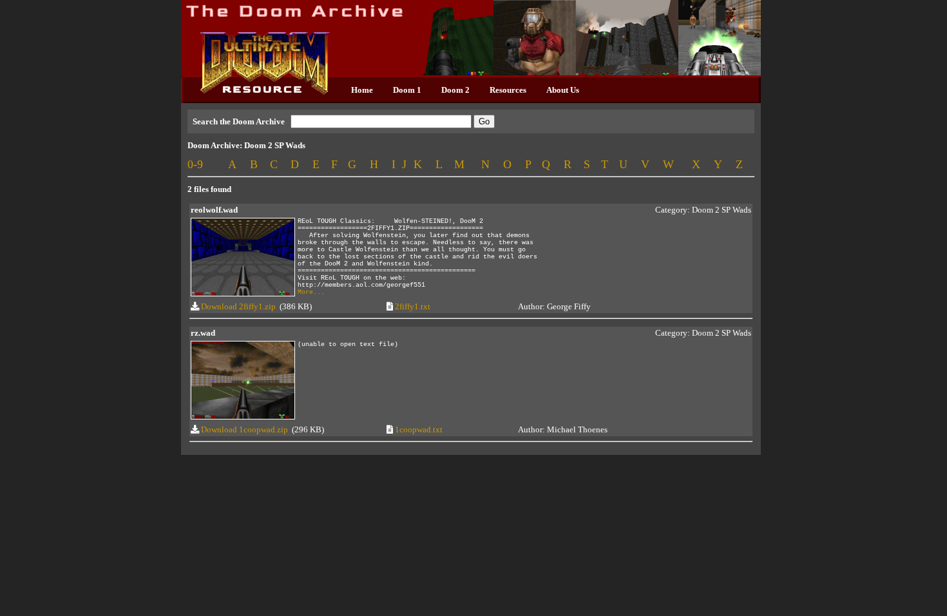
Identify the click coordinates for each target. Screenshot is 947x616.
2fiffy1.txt (412, 306)
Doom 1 (407, 90)
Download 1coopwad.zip (244, 429)
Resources (508, 90)
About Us (562, 90)
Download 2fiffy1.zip (238, 306)
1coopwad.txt (419, 429)
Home (362, 90)
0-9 (195, 164)
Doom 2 (455, 90)
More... (311, 292)
